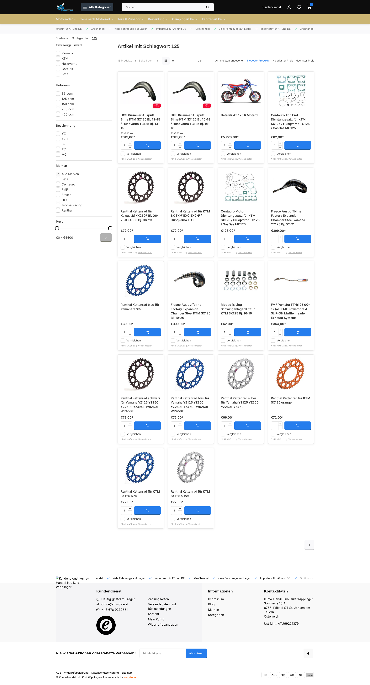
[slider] (57, 228)
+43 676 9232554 (114, 610)
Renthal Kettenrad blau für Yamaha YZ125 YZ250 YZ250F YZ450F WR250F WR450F (190, 404)
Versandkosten (145, 159)
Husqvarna (69, 64)
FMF (65, 189)
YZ (64, 134)
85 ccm (67, 93)
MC (64, 154)
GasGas (67, 69)
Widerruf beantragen (163, 624)
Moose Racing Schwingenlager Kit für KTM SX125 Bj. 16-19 (238, 309)
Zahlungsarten (158, 599)
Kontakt (153, 614)
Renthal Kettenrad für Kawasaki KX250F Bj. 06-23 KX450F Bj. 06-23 (139, 215)
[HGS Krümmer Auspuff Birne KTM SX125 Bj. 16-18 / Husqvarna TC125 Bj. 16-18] (191, 91)
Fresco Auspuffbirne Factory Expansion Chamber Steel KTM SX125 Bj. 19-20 (190, 311)
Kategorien (216, 615)
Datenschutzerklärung (105, 672)
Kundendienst (271, 7)
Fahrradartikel (212, 19)
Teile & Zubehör (128, 19)
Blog (211, 604)
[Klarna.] (310, 675)
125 (94, 38)
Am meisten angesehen (229, 60)
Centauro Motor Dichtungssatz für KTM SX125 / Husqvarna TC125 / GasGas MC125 (240, 217)
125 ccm (68, 99)
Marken (213, 610)
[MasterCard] (283, 675)
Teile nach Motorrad (95, 19)
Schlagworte (80, 38)
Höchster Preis (305, 60)
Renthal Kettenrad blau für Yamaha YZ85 (140, 307)
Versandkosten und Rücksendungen (162, 606)
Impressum (216, 599)
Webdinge (130, 677)
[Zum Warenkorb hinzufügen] (147, 145)
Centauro (68, 184)
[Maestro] (301, 675)
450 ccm (68, 114)
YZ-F (65, 139)
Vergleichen (133, 153)
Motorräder (64, 19)
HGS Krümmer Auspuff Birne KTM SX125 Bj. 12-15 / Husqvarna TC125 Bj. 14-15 (140, 121)
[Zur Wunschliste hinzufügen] (158, 77)
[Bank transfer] (265, 675)
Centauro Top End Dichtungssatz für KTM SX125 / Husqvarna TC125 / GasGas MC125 (290, 121)
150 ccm (68, 104)
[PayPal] (274, 675)
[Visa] (292, 675)
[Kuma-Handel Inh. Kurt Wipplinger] (65, 7)
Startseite (62, 38)
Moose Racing (72, 205)
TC (64, 149)
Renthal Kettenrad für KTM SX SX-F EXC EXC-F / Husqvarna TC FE (190, 215)
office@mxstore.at (114, 604)
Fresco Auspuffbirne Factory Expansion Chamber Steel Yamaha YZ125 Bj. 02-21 (288, 217)
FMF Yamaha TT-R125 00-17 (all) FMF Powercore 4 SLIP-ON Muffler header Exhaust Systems (290, 311)
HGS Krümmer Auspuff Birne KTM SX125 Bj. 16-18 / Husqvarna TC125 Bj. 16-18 (190, 121)
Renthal (67, 210)
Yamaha (67, 53)
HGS (65, 200)
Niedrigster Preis (282, 60)
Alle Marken (70, 174)
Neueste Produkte (258, 60)
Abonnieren (196, 653)
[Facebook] (308, 653)
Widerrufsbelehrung (76, 672)
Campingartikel (183, 19)
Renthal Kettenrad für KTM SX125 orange (290, 400)
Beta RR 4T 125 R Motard (239, 115)
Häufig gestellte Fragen (118, 599)
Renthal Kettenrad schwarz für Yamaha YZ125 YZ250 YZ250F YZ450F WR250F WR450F (140, 404)
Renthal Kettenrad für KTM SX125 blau (140, 494)
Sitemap (127, 672)
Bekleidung (156, 19)
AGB (58, 672)
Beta (65, 74)
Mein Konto (156, 619)
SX (64, 144)
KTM (65, 58)
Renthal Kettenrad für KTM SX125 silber (190, 494)
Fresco (66, 195)
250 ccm (68, 109)
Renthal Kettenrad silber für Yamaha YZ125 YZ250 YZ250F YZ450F (240, 402)
